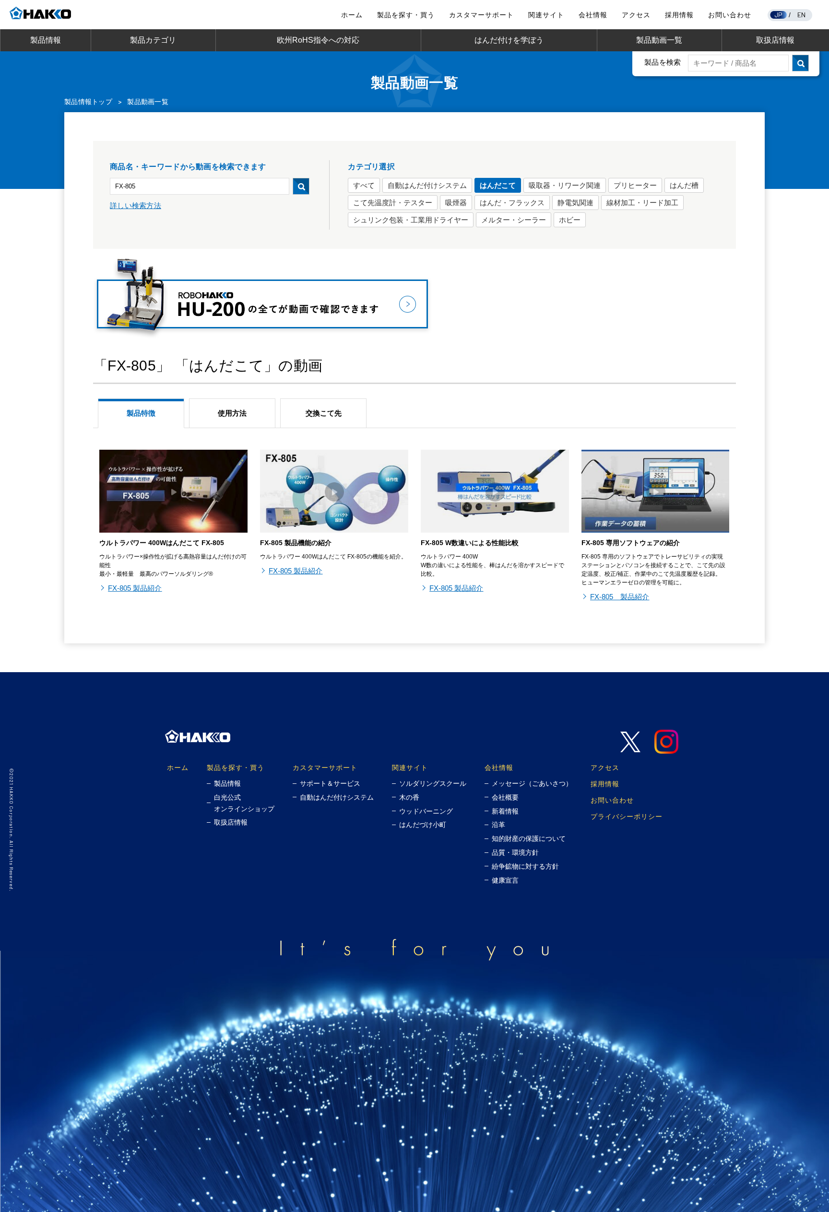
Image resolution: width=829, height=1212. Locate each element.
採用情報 (679, 15)
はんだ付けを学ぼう (509, 40)
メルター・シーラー (513, 220)
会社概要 (505, 797)
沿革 (498, 824)
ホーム (352, 15)
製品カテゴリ (153, 40)
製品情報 (45, 40)
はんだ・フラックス (512, 202)
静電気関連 (575, 202)
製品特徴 (141, 413)
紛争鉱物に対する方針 (525, 866)
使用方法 (232, 413)
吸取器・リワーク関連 (565, 185)
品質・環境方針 (515, 852)
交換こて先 (324, 413)
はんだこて (498, 185)
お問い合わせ (729, 15)
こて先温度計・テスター (392, 202)
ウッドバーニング (426, 811)
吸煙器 (456, 202)
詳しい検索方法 (135, 205)
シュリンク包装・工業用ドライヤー (410, 220)
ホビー (569, 220)
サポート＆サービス (330, 783)
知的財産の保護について (529, 838)
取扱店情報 (775, 40)
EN (801, 15)
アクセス (636, 15)
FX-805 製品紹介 (135, 588)
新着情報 (505, 811)
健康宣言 (505, 880)
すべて (364, 185)
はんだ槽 (684, 185)
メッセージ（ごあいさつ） (532, 783)
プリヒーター (635, 185)
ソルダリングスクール (432, 783)
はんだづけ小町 (422, 824)
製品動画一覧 (659, 40)
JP (778, 15)
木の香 (409, 797)
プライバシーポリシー (627, 816)
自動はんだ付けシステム (427, 185)
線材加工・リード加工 (642, 202)
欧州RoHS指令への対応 (318, 40)
